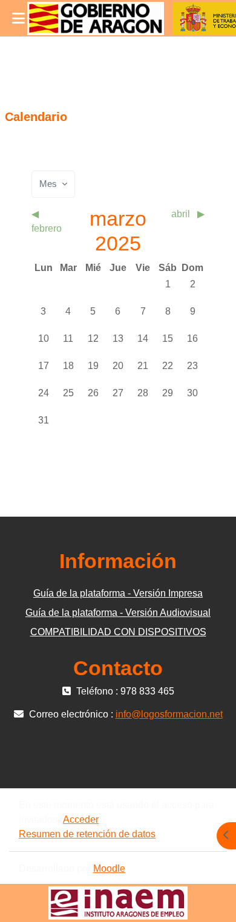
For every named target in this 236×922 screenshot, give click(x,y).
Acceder (81, 819)
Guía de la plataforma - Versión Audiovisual (118, 612)
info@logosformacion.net (169, 714)
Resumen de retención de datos (87, 834)
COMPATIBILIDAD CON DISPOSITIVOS (118, 632)
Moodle (109, 868)
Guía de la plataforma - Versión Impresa (118, 593)
